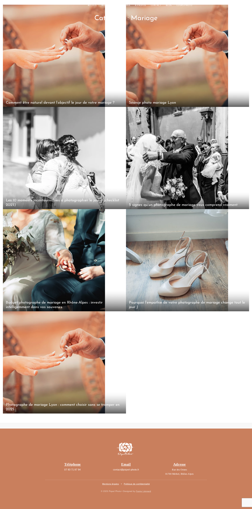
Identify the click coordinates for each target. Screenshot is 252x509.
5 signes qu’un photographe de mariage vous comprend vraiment (183, 205)
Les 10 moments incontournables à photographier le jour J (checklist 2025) (62, 203)
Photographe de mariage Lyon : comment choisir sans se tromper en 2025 (63, 407)
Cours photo (184, 5)
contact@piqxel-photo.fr (126, 469)
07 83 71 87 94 (72, 469)
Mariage (106, 5)
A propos (140, 5)
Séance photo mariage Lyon (152, 103)
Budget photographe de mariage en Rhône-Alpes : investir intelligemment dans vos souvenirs (54, 305)
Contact (156, 5)
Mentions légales (110, 484)
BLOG (169, 5)
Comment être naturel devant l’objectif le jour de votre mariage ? (60, 103)
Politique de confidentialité (137, 484)
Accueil (92, 5)
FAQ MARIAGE (123, 5)
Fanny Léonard (143, 491)
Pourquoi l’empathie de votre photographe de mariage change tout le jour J (187, 305)
